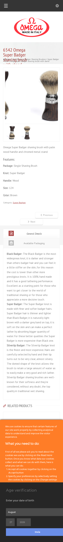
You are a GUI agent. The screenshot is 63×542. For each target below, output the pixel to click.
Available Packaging (34, 243)
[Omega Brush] (31, 37)
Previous (48, 215)
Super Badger (19, 202)
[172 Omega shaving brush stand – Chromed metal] (31, 414)
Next (32, 221)
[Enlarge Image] (33, 70)
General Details (34, 233)
